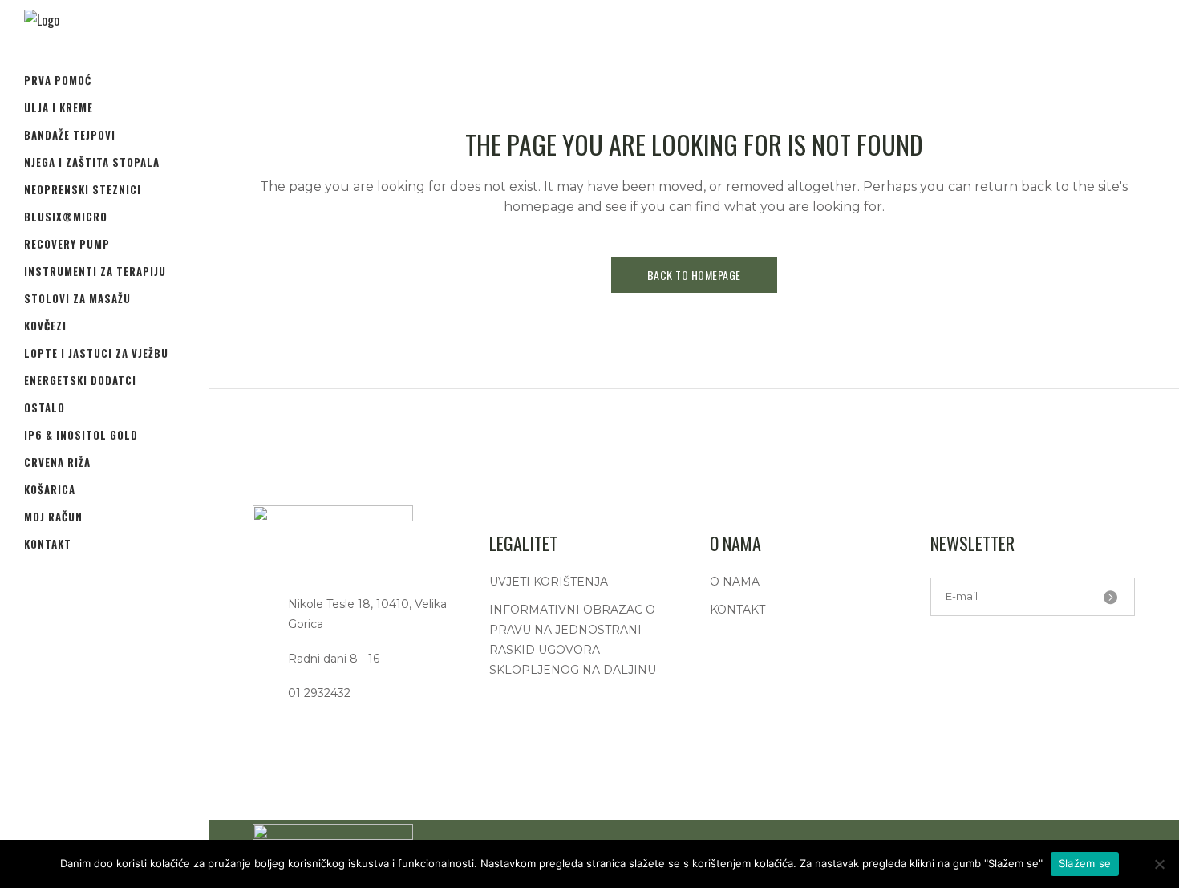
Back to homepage (694, 274)
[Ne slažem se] (1159, 864)
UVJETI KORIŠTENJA (548, 581)
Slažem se (1085, 863)
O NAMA (735, 581)
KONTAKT (737, 609)
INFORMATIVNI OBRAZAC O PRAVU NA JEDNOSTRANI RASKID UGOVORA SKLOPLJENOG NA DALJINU (572, 639)
